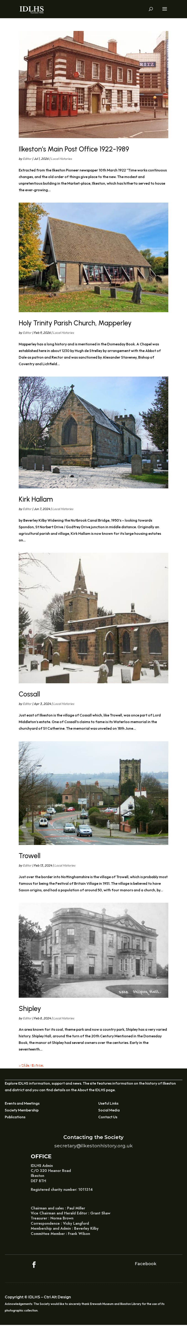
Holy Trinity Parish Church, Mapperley (75, 323)
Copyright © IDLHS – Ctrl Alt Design (38, 1297)
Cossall (29, 694)
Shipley (30, 1008)
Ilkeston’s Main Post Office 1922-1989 (74, 149)
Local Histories (61, 159)
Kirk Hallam (36, 499)
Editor (27, 159)
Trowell (29, 856)
